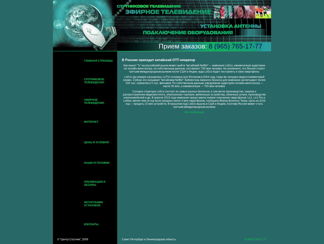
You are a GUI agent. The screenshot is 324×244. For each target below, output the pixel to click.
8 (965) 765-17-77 (235, 46)
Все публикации (194, 112)
